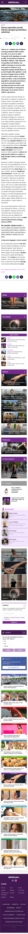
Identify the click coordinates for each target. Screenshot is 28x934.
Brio (2, 269)
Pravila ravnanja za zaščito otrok (14, 918)
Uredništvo (15, 904)
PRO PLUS (23, 904)
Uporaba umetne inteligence (14, 922)
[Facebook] (6, 43)
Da (5, 641)
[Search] (25, 2)
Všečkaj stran (15, 667)
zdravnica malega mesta (10, 269)
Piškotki (18, 907)
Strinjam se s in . (14, 618)
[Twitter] (10, 43)
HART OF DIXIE (21, 269)
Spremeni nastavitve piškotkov (14, 911)
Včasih (6, 646)
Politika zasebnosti (9, 915)
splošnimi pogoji (15, 617)
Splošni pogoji (21, 915)
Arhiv (24, 632)
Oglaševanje (6, 904)
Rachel (3, 272)
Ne (5, 643)
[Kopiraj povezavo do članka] (21, 43)
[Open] (3, 2)
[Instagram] (16, 880)
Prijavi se (14, 622)
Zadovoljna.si (5, 38)
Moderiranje (10, 907)
